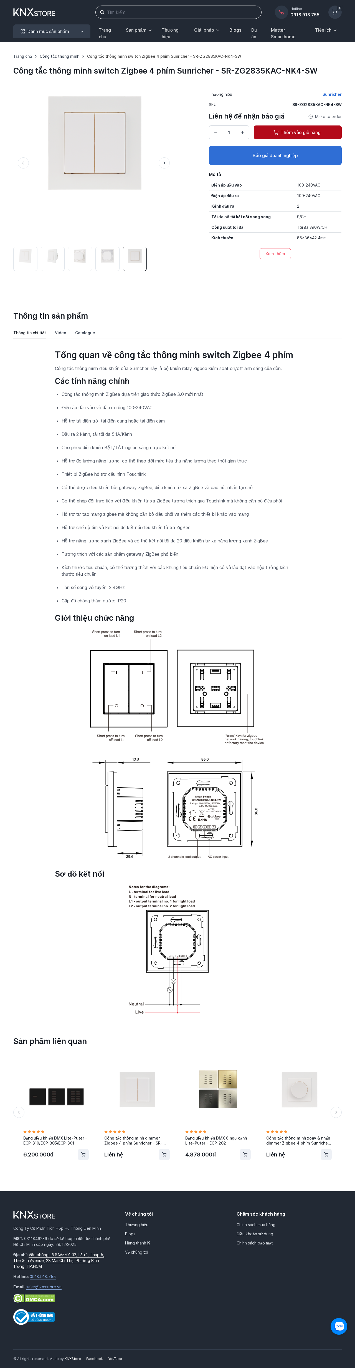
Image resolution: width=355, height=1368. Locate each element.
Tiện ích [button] (323, 30)
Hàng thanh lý (137, 1243)
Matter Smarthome (283, 33)
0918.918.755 (43, 1276)
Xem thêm (275, 253)
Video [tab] (60, 332)
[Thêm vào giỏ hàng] (83, 1154)
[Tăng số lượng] (242, 132)
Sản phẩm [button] (136, 30)
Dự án (254, 33)
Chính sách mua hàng (256, 1224)
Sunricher (332, 94)
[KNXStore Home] (35, 12)
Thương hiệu (170, 33)
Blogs (235, 30)
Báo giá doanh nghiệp (275, 155)
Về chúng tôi (136, 1252)
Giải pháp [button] (204, 30)
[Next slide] (164, 163)
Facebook (95, 1359)
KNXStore (73, 1359)
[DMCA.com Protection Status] (34, 1298)
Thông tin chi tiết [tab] (29, 332)
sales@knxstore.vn (44, 1286)
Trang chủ (105, 33)
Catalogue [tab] (85, 332)
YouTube (115, 1359)
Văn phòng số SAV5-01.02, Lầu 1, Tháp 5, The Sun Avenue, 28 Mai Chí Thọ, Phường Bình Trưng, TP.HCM (58, 1260)
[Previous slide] (23, 163)
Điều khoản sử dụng (255, 1233)
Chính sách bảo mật (255, 1243)
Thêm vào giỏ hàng (301, 132)
